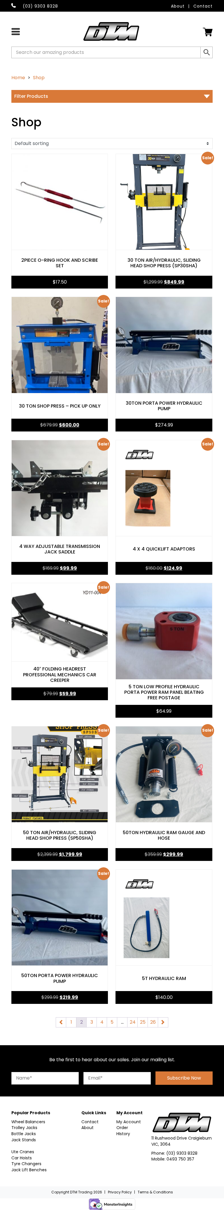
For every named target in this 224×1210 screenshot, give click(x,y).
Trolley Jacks (24, 1128)
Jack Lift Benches (29, 1170)
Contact (203, 6)
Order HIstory (123, 1131)
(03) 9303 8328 (181, 1153)
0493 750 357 (180, 1159)
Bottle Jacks (23, 1134)
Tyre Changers (26, 1164)
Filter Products (31, 96)
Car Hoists (21, 1158)
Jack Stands (23, 1140)
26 (153, 1022)
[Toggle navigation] (15, 31)
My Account (128, 1122)
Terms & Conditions (155, 1192)
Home (18, 77)
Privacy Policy (120, 1192)
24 (133, 1022)
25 (143, 1022)
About (178, 6)
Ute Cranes (22, 1152)
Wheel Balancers (28, 1122)
